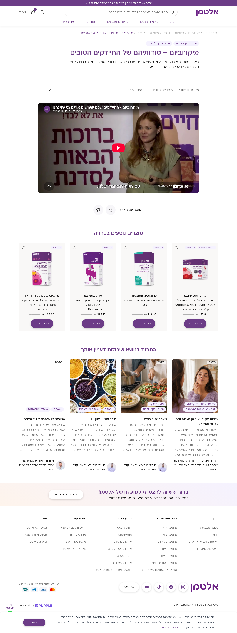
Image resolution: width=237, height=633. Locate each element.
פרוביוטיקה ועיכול (186, 43)
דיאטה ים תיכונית (155, 419)
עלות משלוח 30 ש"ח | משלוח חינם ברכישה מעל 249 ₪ (118, 3)
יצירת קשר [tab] (68, 22)
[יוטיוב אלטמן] (146, 587)
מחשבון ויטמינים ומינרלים (162, 563)
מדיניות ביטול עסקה (120, 549)
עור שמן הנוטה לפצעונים (200, 409)
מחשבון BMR (169, 556)
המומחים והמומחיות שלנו (203, 542)
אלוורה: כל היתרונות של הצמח (44, 419)
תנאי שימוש (125, 535)
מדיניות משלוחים (122, 563)
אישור (34, 622)
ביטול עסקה (124, 556)
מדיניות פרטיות (123, 542)
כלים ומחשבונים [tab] (117, 22)
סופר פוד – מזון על (103, 419)
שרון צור (49, 461)
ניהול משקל (157, 404)
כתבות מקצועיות (208, 528)
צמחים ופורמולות (89, 409)
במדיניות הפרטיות (172, 627)
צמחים (109, 409)
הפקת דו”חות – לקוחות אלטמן (113, 570)
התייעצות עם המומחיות (72, 528)
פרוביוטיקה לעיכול (159, 43)
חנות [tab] (173, 22)
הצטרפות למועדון (207, 549)
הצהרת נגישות (123, 528)
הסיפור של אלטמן (36, 528)
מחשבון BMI (169, 549)
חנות (215, 535)
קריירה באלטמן (38, 542)
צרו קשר (129, 587)
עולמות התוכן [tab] (149, 22)
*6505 (23, 12)
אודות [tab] (91, 22)
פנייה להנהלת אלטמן (74, 549)
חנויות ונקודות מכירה (35, 535)
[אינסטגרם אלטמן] (183, 587)
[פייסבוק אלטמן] (171, 587)
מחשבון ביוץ (169, 535)
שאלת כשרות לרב (76, 542)
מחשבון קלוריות (167, 542)
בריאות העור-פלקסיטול (201, 404)
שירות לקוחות (78, 535)
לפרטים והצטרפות (66, 494)
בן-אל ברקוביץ (148, 465)
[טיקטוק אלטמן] (158, 587)
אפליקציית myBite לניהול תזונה (158, 570)
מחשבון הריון (169, 528)
